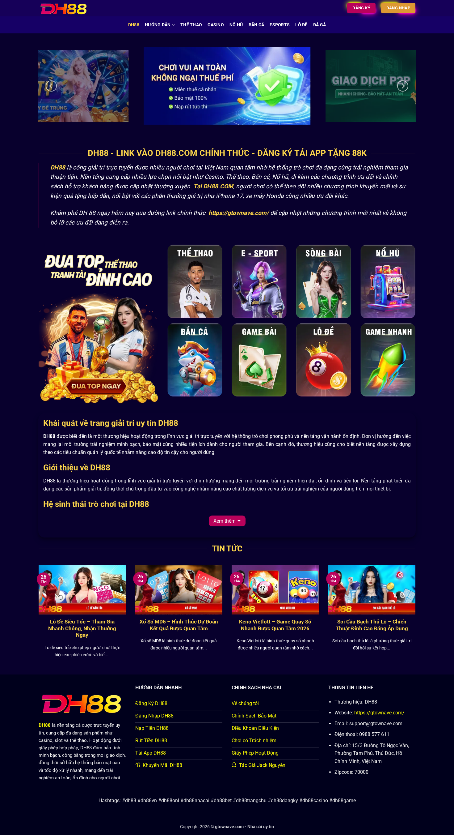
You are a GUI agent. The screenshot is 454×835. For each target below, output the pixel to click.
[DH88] (67, 8)
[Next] (402, 85)
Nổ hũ (236, 25)
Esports (280, 25)
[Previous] (51, 85)
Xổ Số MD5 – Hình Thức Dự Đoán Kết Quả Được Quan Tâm (179, 625)
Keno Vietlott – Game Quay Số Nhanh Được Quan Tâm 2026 (275, 625)
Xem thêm (224, 521)
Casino (216, 25)
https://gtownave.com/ (379, 713)
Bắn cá (256, 25)
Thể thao (191, 25)
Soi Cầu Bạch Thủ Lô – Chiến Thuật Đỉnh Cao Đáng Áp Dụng (372, 625)
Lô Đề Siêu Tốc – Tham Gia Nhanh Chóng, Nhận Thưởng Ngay (82, 628)
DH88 (133, 25)
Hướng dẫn (158, 25)
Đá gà (319, 25)
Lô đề (301, 25)
